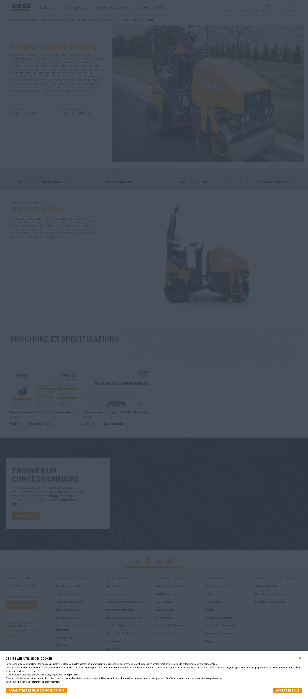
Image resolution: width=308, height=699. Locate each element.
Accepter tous (287, 690)
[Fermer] (300, 658)
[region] (154, 675)
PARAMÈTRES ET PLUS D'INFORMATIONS (36, 690)
